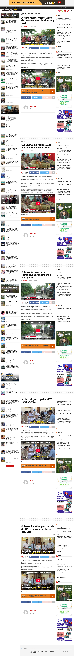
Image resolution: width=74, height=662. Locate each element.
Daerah (36, 26)
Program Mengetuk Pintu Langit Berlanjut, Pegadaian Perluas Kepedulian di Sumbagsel (12, 73)
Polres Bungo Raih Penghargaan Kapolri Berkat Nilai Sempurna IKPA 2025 (12, 162)
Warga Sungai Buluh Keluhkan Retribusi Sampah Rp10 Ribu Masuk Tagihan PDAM (11, 135)
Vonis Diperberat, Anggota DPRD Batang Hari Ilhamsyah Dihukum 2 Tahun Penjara (12, 237)
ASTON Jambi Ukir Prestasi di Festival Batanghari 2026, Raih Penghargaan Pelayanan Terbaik (12, 53)
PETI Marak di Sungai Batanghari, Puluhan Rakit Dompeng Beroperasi (12, 149)
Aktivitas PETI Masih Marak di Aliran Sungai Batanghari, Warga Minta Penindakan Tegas (12, 302)
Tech (14, 7)
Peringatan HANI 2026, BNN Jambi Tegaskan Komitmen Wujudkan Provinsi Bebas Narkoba (12, 318)
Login (71, 7)
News (5, 7)
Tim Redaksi (24, 26)
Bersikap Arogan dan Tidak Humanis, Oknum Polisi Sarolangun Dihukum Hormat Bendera (9, 289)
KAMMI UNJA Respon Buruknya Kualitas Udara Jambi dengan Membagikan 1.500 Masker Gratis (12, 47)
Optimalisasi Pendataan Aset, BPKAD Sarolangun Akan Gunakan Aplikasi (12, 222)
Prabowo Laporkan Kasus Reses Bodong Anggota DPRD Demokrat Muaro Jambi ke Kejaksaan (12, 409)
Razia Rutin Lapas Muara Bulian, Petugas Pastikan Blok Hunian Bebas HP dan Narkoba (12, 423)
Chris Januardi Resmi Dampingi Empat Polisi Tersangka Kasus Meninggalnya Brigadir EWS (63, 41)
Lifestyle (17, 7)
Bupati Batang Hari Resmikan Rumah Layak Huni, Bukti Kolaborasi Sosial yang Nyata (11, 207)
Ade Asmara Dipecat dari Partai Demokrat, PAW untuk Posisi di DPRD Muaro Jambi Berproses (12, 279)
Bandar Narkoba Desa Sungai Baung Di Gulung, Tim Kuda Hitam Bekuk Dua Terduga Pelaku (12, 331)
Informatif (60, 51)
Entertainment (9, 7)
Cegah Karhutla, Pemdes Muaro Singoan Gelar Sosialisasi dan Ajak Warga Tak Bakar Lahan (12, 87)
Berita (25, 268)
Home (3, 7)
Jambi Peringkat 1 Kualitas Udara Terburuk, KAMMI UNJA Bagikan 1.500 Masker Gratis (63, 20)
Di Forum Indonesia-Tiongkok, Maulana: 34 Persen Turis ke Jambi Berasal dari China (64, 29)
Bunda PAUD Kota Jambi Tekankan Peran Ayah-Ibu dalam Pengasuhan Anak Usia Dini (12, 296)
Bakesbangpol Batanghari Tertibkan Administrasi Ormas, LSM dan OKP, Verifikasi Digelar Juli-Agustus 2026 (9, 377)
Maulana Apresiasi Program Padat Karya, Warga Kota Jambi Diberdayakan (12, 155)
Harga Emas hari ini (39, 13)
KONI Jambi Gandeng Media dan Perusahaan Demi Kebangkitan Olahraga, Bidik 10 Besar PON (12, 265)
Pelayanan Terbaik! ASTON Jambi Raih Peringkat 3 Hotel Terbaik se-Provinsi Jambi (63, 24)
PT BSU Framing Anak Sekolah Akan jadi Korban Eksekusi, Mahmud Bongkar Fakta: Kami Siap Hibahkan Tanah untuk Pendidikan (11, 29)
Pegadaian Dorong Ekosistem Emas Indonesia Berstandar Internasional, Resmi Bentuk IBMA (12, 60)
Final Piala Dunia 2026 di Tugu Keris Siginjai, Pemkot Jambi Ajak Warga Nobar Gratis (12, 338)
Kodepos (59, 46)
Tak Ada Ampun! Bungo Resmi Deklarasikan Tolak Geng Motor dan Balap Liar (11, 182)
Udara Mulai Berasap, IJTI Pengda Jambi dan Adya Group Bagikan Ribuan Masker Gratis (12, 99)
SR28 (59, 15)
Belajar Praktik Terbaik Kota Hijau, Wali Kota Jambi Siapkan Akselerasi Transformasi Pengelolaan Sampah (63, 37)
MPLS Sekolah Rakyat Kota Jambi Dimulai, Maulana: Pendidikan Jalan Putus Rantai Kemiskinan (12, 251)
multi (59, 72)
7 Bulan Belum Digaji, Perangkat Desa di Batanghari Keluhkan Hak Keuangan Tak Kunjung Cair (12, 429)
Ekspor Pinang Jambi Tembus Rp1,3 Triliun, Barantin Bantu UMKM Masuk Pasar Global (11, 21)
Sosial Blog (30, 13)
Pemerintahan (26, 523)
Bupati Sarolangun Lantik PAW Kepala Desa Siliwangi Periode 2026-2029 (11, 325)
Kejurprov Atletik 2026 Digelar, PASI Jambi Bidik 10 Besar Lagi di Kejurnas (12, 344)
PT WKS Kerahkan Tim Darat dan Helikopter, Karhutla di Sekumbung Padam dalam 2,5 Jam (12, 66)
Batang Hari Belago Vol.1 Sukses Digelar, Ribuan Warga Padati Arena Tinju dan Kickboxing (12, 312)
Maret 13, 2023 (31, 26)
